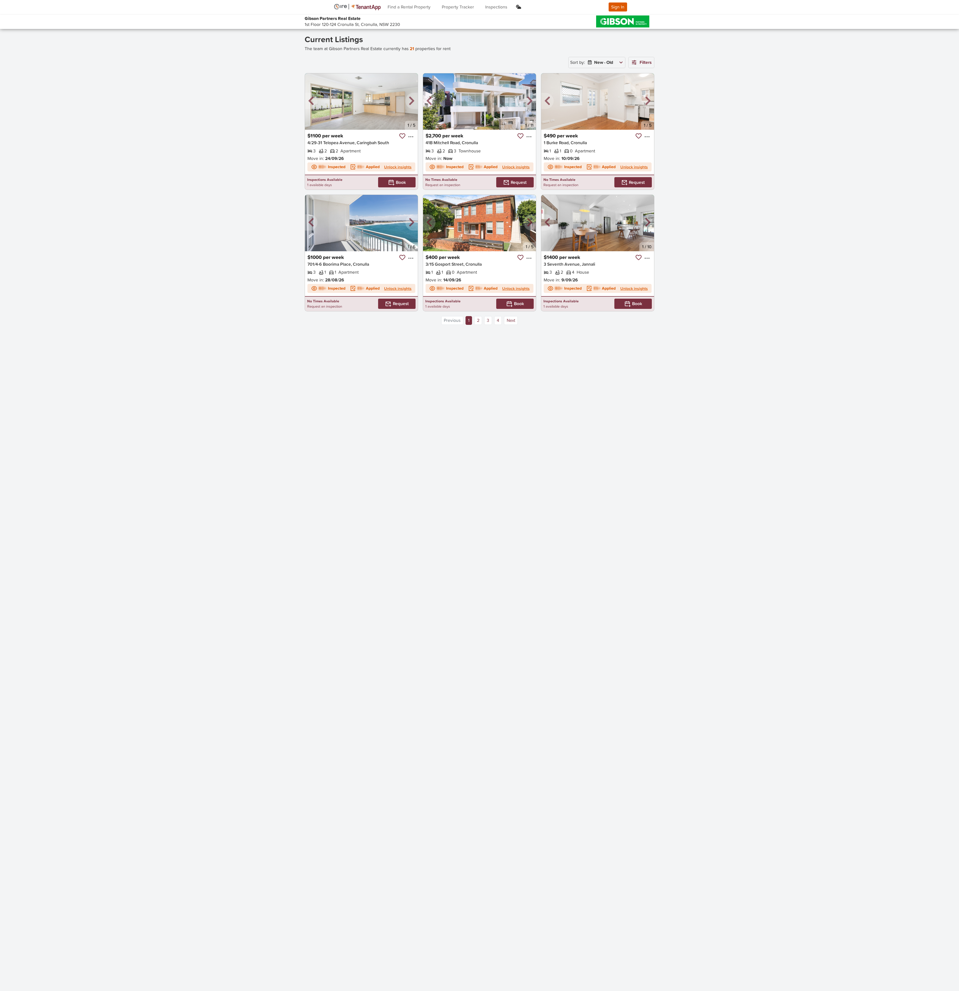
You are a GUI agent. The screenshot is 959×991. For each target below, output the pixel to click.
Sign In (617, 7)
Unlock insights (398, 167)
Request (519, 182)
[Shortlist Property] (402, 136)
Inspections (496, 7)
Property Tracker (458, 7)
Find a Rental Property (409, 7)
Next (511, 320)
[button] (311, 101)
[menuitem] (604, 62)
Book (401, 182)
